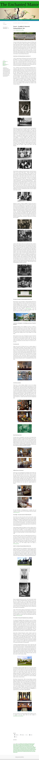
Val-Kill (28, 748)
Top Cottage (17, 748)
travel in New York (21, 748)
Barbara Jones (22, 743)
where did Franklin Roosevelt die (18, 750)
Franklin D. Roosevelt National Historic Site (25, 745)
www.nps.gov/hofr (28, 308)
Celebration (4, 61)
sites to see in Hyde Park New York (27, 747)
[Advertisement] (24, 724)
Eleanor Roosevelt (21, 744)
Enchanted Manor (26, 744)
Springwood (34, 747)
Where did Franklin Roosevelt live (27, 750)
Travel (17, 743)
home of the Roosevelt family (28, 746)
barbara (23, 30)
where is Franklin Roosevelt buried (25, 751)
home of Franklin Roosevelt (20, 746)
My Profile (21, 19)
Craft (3, 62)
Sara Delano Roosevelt (19, 747)
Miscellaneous (5, 64)
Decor (4, 63)
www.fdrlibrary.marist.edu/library (18, 715)
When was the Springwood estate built (23, 749)
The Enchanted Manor (19, 4)
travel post (25, 748)
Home (17, 19)
